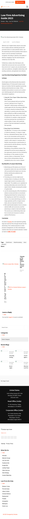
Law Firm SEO (5, 460)
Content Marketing (6, 475)
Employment (5, 496)
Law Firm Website (16, 42)
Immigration (5, 501)
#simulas (4, 244)
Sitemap (3, 443)
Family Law (5, 506)
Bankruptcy (5, 503)
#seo (25, 242)
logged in (11, 317)
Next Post (5, 302)
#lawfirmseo (9, 242)
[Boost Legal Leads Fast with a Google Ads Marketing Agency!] (4, 364)
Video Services (6, 470)
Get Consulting (20, 2)
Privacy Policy (9, 443)
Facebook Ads (5, 463)
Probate (4, 498)
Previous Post (22, 271)
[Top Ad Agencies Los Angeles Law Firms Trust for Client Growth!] (18, 353)
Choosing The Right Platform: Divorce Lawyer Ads (22, 262)
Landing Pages (6, 468)
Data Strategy (5, 472)
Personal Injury (6, 489)
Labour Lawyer (5, 491)
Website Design (6, 458)
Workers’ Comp (6, 486)
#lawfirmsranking (18, 242)
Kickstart (4, 455)
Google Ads (5, 465)
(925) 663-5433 (10, 2)
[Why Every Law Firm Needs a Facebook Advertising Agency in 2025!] (18, 364)
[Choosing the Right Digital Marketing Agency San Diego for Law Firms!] (4, 353)
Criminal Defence (6, 493)
